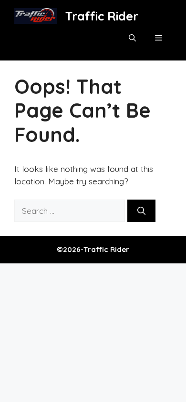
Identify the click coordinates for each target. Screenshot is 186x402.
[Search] (141, 211)
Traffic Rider (101, 16)
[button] (132, 38)
